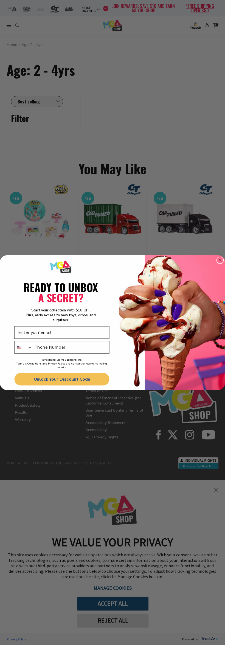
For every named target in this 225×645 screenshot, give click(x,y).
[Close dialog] (220, 260)
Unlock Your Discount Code (62, 379)
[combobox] (23, 347)
